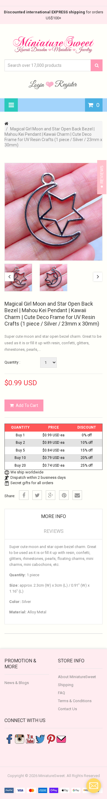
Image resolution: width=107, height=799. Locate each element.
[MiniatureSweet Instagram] (19, 738)
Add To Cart (27, 405)
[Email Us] (61, 738)
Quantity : (12, 362)
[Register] (66, 84)
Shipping (65, 685)
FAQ (61, 693)
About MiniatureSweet (77, 677)
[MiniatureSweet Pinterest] (51, 738)
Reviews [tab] (54, 531)
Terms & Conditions (75, 701)
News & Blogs (16, 682)
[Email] (77, 495)
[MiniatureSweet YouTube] (30, 738)
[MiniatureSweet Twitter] (40, 738)
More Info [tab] (53, 516)
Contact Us (67, 709)
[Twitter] (37, 495)
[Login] (37, 84)
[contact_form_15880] (93, 785)
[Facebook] (24, 495)
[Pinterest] (64, 495)
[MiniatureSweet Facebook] (9, 738)
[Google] (50, 495)
